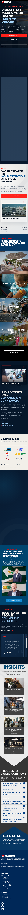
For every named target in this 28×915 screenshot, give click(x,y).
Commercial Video (6, 881)
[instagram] (2, 903)
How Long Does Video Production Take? (14, 690)
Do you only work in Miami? (10, 806)
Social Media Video (6, 882)
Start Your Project (7, 429)
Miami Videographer (7, 885)
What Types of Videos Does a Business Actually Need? (14, 710)
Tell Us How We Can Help (14, 508)
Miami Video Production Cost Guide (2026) (14, 730)
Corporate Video (6, 878)
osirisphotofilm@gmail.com (7, 898)
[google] (2, 906)
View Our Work (14, 35)
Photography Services (9, 549)
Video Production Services (6, 875)
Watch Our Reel (14, 195)
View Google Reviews (7, 630)
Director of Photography (7, 884)
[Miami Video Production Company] (6, 2)
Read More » (14, 694)
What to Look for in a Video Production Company (14, 749)
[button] (1, 580)
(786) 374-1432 (5, 897)
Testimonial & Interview (7, 880)
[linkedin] (2, 909)
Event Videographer (6, 886)
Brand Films (5, 877)
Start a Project (14, 39)
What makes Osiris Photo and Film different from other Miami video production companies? (12, 819)
